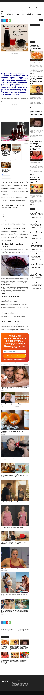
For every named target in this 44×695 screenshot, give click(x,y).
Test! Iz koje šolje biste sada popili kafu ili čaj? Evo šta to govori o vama (14, 660)
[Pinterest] (7, 20)
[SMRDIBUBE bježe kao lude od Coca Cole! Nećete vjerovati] (24, 655)
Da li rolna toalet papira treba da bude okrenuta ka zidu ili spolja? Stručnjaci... (36, 215)
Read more (32, 73)
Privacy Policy (10, 0)
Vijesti (9, 7)
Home (2, 10)
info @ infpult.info (19, 688)
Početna (2, 0)
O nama (5, 0)
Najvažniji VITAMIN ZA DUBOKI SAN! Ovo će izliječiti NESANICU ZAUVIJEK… (36, 224)
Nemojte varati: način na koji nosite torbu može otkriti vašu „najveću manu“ (36, 266)
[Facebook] (2, 20)
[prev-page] (1, 666)
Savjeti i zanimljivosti (35, 7)
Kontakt (14, 0)
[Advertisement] (14, 62)
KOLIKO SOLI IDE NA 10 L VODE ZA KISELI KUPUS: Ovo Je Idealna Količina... (36, 276)
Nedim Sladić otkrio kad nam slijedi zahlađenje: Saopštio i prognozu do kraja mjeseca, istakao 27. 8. (14, 648)
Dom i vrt (16, 7)
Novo (6, 7)
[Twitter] (4, 20)
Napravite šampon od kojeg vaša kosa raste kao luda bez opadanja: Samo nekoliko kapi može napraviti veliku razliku (7, 631)
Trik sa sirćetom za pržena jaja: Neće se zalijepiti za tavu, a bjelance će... (37, 256)
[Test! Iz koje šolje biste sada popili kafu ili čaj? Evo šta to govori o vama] (14, 655)
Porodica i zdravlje (26, 7)
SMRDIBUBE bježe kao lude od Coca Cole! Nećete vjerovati (24, 660)
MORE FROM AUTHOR (14, 637)
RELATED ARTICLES (5, 637)
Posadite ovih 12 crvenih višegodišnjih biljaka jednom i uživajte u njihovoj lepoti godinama (22, 630)
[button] (41, 7)
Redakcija (3, 17)
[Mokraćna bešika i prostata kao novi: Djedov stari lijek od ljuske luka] (5, 642)
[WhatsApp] (10, 20)
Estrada (20, 7)
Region (12, 7)
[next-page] (3, 666)
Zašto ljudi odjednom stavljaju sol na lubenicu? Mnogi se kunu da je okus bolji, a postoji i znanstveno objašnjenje (5, 661)
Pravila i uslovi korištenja (20, 0)
